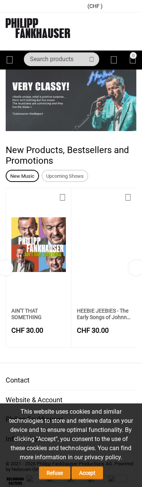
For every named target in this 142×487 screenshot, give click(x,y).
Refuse (55, 473)
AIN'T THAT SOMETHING (26, 314)
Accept (87, 473)
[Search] (91, 59)
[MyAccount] (113, 60)
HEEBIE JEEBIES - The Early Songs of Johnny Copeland (103, 314)
